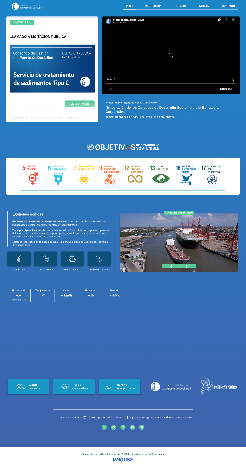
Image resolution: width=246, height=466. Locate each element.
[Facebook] (113, 427)
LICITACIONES (46, 269)
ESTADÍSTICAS (19, 269)
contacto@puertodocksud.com (105, 417)
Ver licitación (80, 104)
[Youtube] (141, 427)
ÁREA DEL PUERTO (72, 269)
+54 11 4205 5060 (71, 417)
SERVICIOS (181, 6)
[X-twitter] (123, 427)
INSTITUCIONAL (154, 6)
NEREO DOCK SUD (99, 269)
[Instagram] (104, 427)
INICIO (129, 6)
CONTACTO (228, 6)
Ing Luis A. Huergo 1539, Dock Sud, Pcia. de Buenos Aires (161, 417)
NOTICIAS (204, 6)
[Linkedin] (132, 427)
